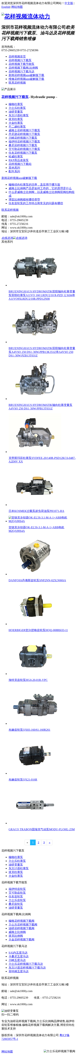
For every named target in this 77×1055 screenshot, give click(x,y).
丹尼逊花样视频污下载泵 (24, 134)
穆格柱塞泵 (16, 104)
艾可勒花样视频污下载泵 (24, 148)
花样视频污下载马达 (21, 71)
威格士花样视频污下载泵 (24, 130)
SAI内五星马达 (18, 952)
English (5, 6)
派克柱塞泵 (16, 119)
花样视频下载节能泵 (21, 63)
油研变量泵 (16, 111)
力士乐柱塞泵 (17, 107)
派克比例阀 (16, 935)
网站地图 (17, 6)
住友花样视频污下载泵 (23, 152)
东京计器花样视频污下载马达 (27, 967)
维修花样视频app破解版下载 (26, 78)
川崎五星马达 (17, 960)
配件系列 (14, 171)
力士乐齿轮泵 (17, 900)
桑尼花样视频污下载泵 (23, 145)
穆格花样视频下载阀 (21, 920)
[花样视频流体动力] (25, 16)
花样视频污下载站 (20, 163)
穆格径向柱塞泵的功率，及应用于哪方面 (34, 184)
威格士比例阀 (17, 932)
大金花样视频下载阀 (21, 939)
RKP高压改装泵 (19, 160)
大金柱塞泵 (16, 122)
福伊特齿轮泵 (17, 888)
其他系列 (14, 167)
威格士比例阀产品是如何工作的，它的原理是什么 (40, 188)
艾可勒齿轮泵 (17, 892)
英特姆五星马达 (19, 971)
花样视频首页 (17, 56)
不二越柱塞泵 (17, 126)
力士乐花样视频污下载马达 (26, 963)
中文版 (68, 3)
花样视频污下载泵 (20, 60)
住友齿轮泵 (16, 896)
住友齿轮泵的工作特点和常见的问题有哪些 (36, 203)
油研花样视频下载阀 (21, 928)
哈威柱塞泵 (16, 156)
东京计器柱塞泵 (19, 115)
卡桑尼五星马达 (19, 956)
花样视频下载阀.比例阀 (23, 67)
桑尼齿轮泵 (16, 903)
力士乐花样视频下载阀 (23, 924)
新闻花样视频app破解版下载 (26, 75)
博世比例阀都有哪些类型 (24, 199)
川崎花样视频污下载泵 (23, 137)
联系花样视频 (17, 82)
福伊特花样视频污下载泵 (24, 141)
